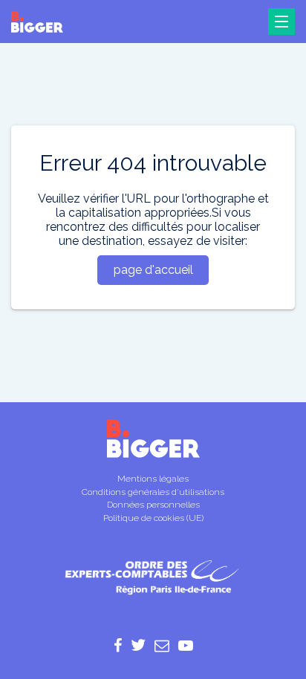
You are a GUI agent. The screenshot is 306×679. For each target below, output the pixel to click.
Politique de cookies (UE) (153, 518)
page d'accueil (153, 270)
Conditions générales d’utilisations (153, 492)
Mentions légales (153, 478)
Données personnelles (153, 504)
